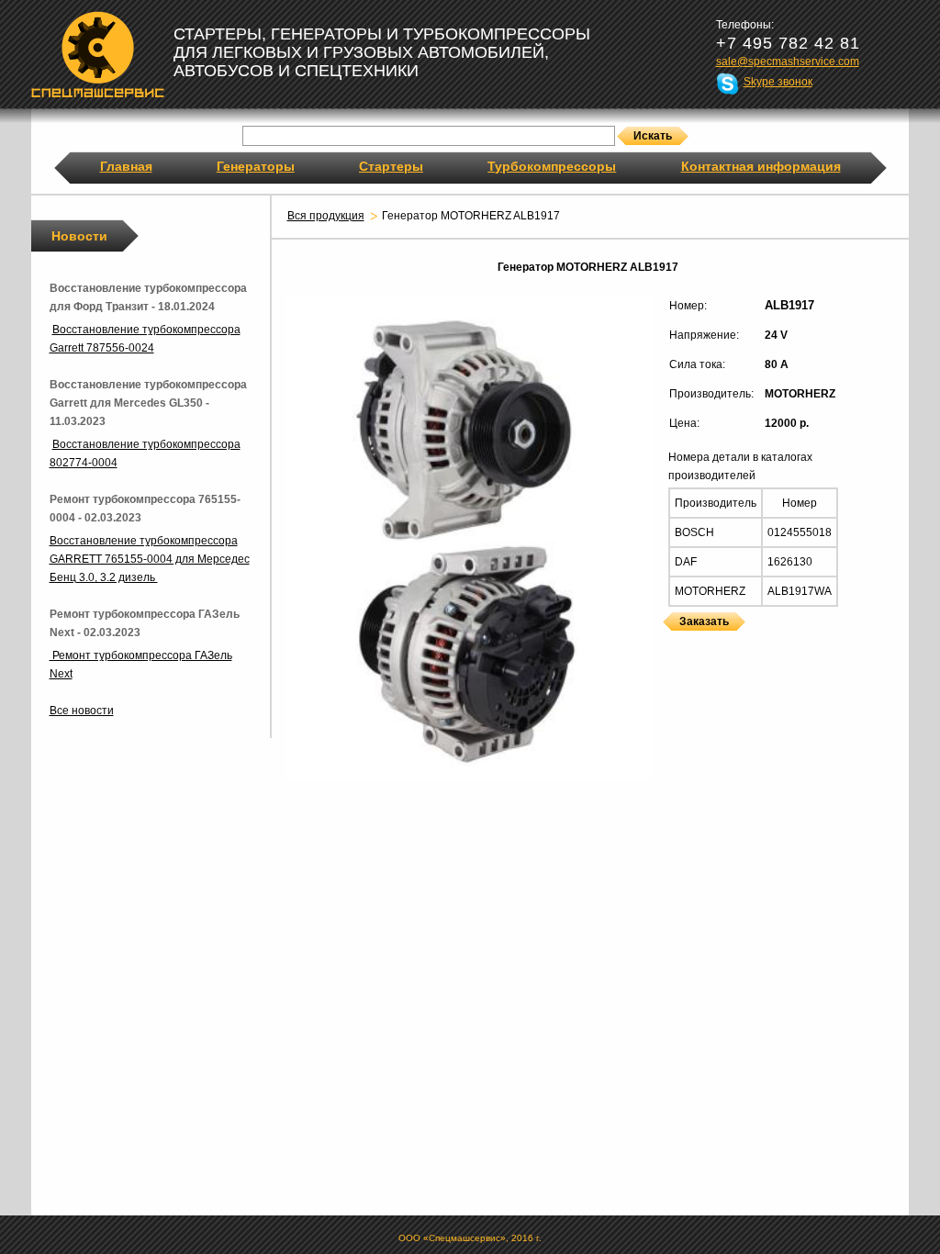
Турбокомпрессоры (551, 166)
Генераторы (256, 166)
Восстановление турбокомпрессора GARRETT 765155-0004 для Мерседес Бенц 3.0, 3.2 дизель (150, 559)
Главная (126, 166)
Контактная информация (761, 166)
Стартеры (391, 166)
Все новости (82, 710)
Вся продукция (325, 215)
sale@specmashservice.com (787, 61)
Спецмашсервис (97, 54)
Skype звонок (778, 81)
